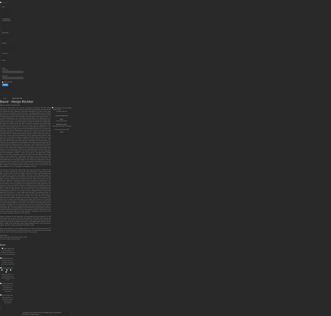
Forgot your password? (8, 87)
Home (1, 98)
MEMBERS (9, 98)
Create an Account (7, 92)
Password (4, 76)
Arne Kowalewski (65, 109)
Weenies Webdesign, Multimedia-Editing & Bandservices (55, 314)
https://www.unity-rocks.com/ (61, 133)
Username (5, 69)
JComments (36, 241)
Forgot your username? (8, 88)
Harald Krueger (66, 312)
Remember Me (7, 82)
